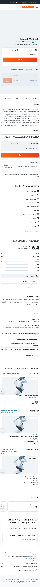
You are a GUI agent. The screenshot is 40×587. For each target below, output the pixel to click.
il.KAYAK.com (34, 579)
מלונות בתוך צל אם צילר (28, 539)
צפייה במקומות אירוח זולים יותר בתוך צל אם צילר (9, 411)
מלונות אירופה (20, 579)
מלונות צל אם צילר (10, 581)
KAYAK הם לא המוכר (30, 563)
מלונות (27, 579)
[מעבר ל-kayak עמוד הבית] (28, 7)
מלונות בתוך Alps (21, 581)
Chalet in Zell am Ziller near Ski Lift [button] (27, 395)
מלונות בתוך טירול (32, 581)
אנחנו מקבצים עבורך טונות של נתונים (25, 567)
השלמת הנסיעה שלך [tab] (29, 528)
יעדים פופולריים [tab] (15, 528)
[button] (2, 2)
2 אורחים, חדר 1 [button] (31, 55)
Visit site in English (13, 2)
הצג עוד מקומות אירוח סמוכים (10, 373)
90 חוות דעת (20, 42)
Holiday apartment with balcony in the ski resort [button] (23, 436)
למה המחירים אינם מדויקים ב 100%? (25, 570)
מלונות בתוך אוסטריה (10, 579)
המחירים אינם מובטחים (31, 558)
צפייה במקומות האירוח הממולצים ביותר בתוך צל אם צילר (9, 451)
